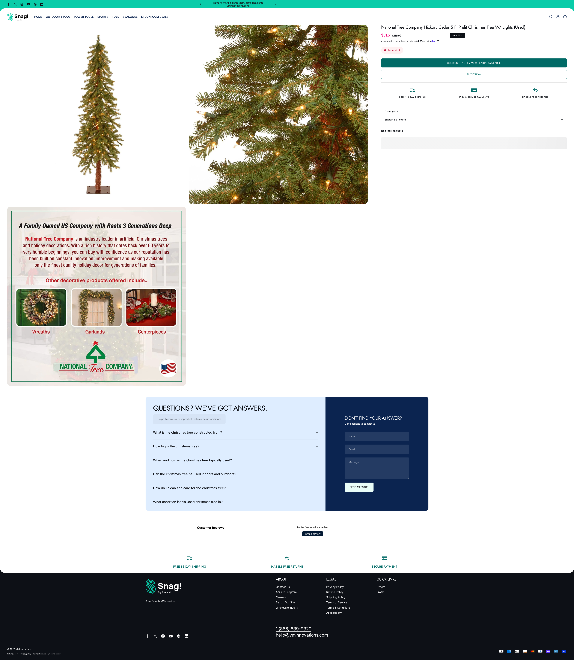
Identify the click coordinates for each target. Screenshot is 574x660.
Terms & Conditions (338, 607)
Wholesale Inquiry (287, 607)
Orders (381, 586)
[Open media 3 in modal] (96, 296)
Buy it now (474, 74)
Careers (281, 597)
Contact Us (283, 586)
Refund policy (12, 654)
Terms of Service (336, 602)
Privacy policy (25, 654)
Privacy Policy (335, 586)
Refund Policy (334, 592)
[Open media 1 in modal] (96, 114)
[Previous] (201, 4)
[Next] (274, 4)
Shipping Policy (335, 597)
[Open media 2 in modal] (278, 114)
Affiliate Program (286, 592)
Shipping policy (54, 654)
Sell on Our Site (285, 602)
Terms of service (39, 654)
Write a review (313, 533)
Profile (380, 592)
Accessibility (334, 612)
